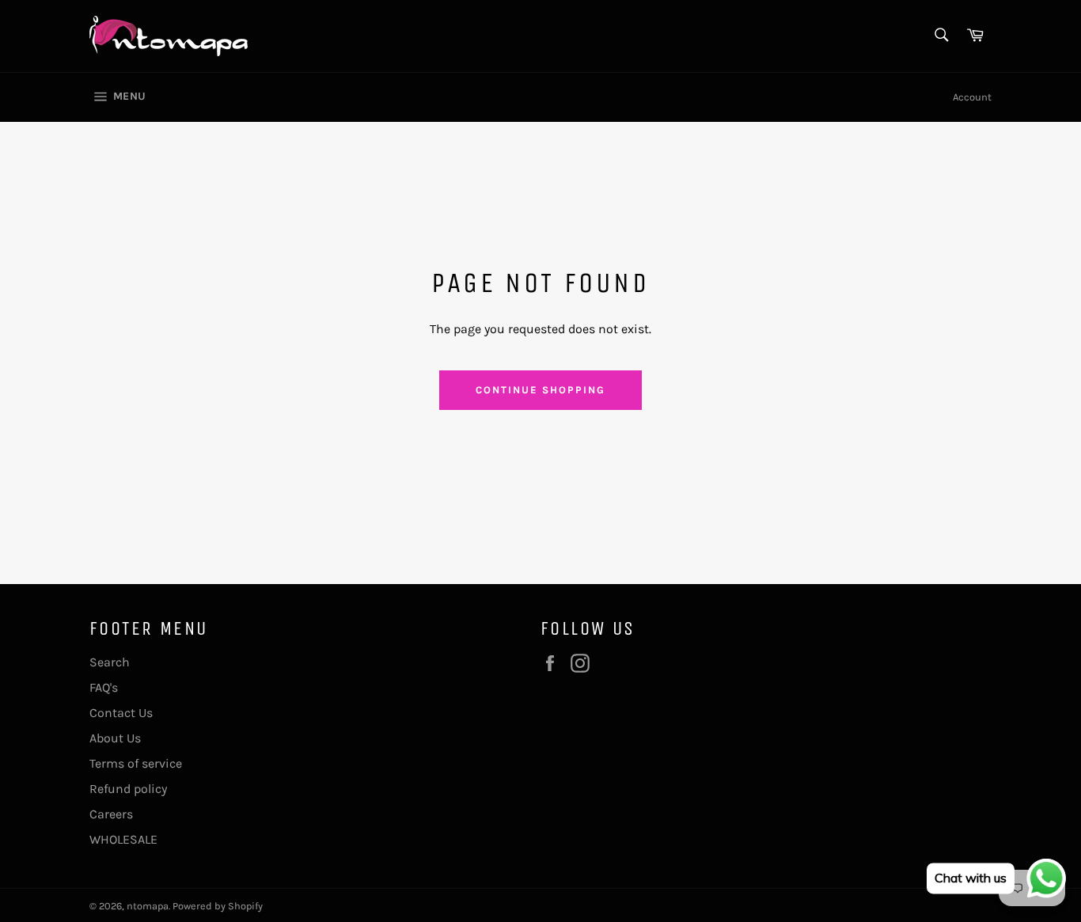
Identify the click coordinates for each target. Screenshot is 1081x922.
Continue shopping (540, 390)
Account (972, 97)
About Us (115, 738)
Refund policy (128, 788)
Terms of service (135, 763)
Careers (111, 813)
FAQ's (103, 687)
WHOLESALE (123, 839)
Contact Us (121, 712)
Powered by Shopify (218, 906)
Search (109, 662)
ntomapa (148, 906)
